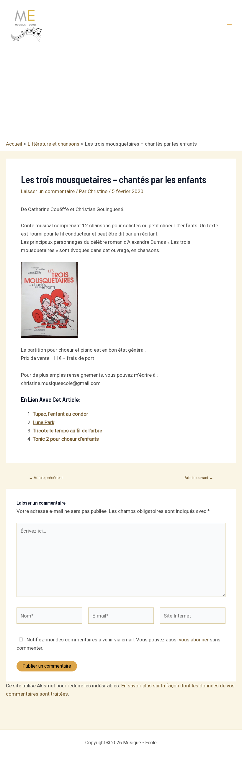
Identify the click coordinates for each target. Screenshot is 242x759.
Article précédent (46, 478)
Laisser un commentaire (48, 191)
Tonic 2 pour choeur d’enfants (66, 439)
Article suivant (198, 478)
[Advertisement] (121, 96)
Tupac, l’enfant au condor (60, 414)
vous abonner (194, 640)
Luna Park (43, 422)
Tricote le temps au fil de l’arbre (67, 431)
